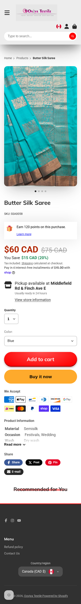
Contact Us (12, 553)
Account (66, 26)
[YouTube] (19, 520)
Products (22, 58)
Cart (74, 26)
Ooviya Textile (33, 596)
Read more (12, 444)
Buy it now (40, 376)
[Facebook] (6, 520)
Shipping (27, 263)
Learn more (24, 234)
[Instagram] (12, 520)
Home (8, 58)
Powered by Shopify (55, 596)
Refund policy (13, 547)
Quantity (10, 310)
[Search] (72, 36)
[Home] (36, 12)
